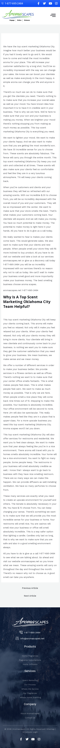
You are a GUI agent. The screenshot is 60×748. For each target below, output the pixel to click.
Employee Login (30, 732)
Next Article (30, 596)
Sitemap (50, 729)
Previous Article (30, 588)
